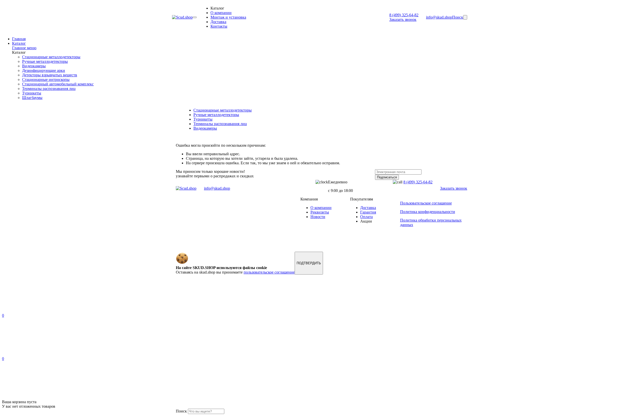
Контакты (218, 26)
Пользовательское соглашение (426, 203)
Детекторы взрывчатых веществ (49, 75)
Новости (317, 217)
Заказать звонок (402, 19)
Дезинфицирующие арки (43, 70)
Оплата (366, 217)
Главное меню (24, 48)
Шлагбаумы (32, 97)
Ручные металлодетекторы (45, 61)
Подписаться (387, 177)
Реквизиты (319, 212)
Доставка (218, 22)
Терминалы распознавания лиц (49, 88)
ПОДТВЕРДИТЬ (309, 263)
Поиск (457, 17)
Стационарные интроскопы (46, 79)
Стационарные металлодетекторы (51, 57)
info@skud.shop (439, 17)
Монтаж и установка (228, 17)
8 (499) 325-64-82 (403, 15)
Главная (19, 39)
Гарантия (368, 212)
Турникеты (31, 93)
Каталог (19, 43)
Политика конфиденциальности (427, 212)
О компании (221, 13)
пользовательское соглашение (269, 272)
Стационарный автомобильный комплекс (58, 84)
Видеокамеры (34, 66)
